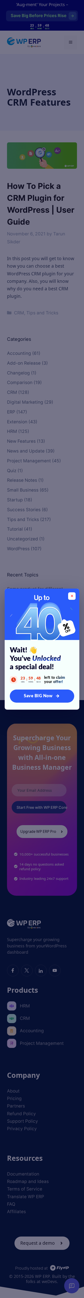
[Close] (72, 596)
